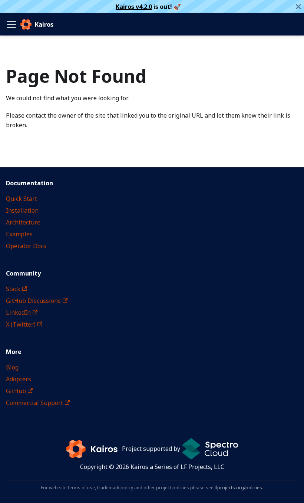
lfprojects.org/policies (238, 488)
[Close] (298, 6)
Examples (19, 234)
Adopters (18, 379)
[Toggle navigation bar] (11, 24)
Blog (12, 367)
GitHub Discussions (33, 301)
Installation (22, 210)
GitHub (16, 391)
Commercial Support (34, 403)
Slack (13, 289)
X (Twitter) (21, 324)
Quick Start (21, 199)
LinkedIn (18, 312)
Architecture (23, 222)
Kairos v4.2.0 (134, 7)
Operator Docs (26, 246)
